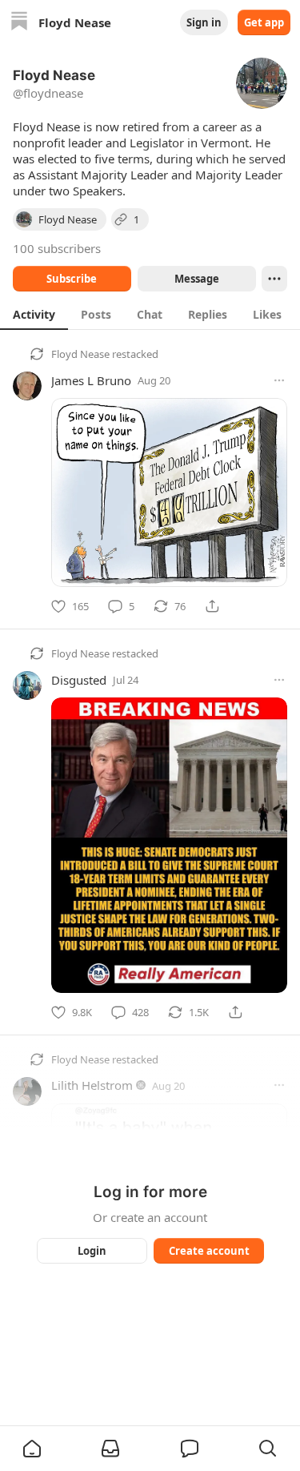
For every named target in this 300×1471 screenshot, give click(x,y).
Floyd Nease (80, 354)
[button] (32, 1448)
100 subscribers (57, 248)
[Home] (19, 22)
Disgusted (78, 680)
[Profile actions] (274, 278)
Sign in (204, 22)
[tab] (34, 314)
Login (92, 1251)
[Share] (212, 606)
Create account (208, 1251)
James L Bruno (91, 380)
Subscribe (71, 278)
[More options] (279, 380)
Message (196, 278)
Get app (264, 22)
